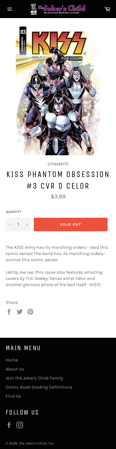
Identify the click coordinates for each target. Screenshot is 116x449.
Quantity (13, 212)
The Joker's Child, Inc (36, 443)
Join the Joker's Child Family (34, 378)
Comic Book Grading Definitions (39, 387)
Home (12, 360)
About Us (15, 369)
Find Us (13, 396)
